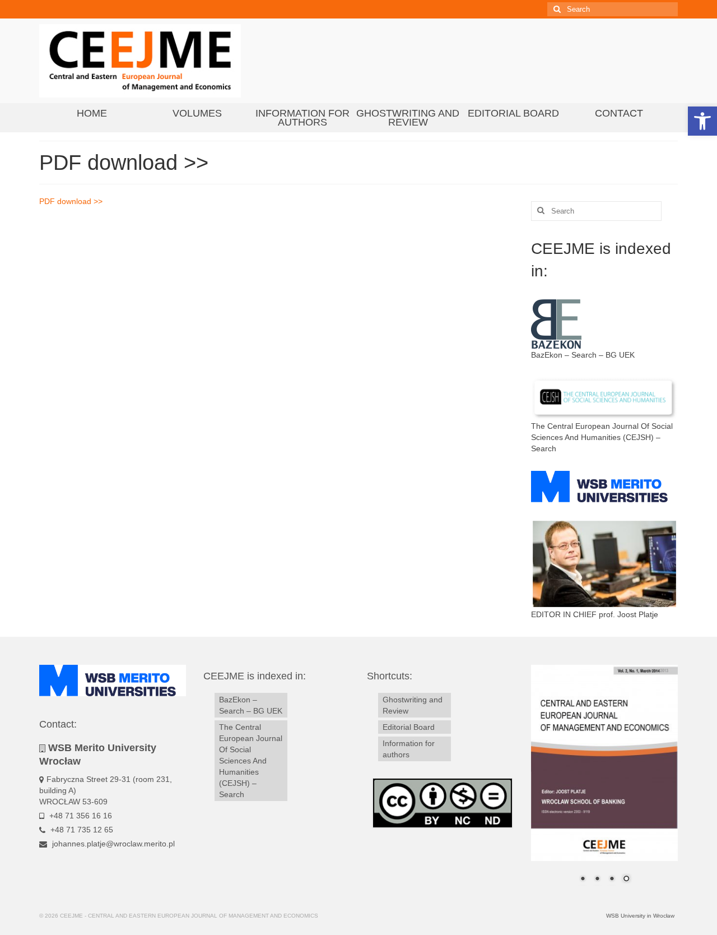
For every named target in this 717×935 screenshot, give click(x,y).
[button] (702, 121)
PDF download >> (71, 201)
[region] (604, 781)
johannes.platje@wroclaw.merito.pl (112, 843)
